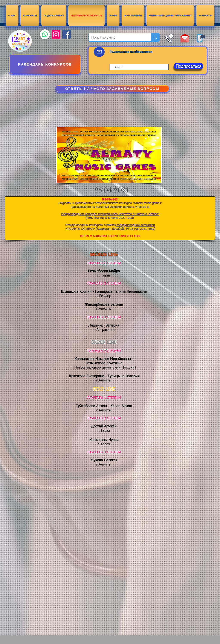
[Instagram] (56, 34)
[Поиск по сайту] (155, 37)
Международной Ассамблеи (135, 225)
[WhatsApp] (45, 34)
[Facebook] (66, 34)
